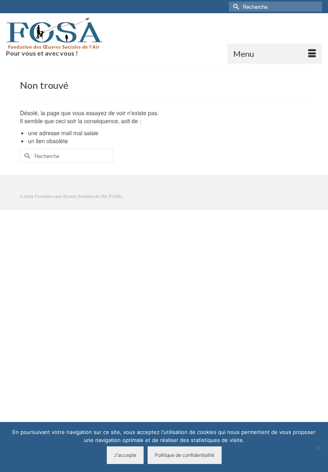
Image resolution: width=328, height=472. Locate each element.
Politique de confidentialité (184, 455)
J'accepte (125, 455)
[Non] (318, 447)
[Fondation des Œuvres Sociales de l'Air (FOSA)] (164, 33)
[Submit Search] (235, 7)
